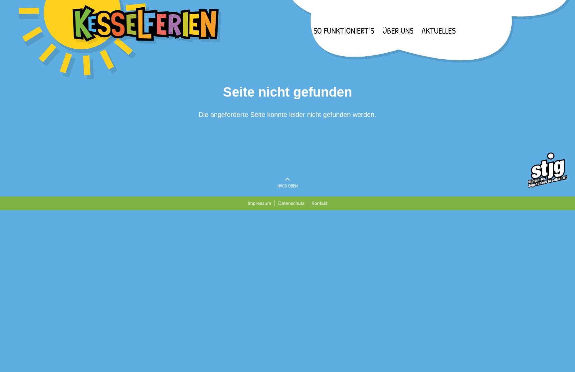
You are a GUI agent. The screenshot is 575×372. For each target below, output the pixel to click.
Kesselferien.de (120, 39)
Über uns (397, 30)
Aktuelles (439, 30)
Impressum (259, 203)
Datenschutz (291, 203)
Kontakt (319, 203)
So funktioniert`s (343, 30)
